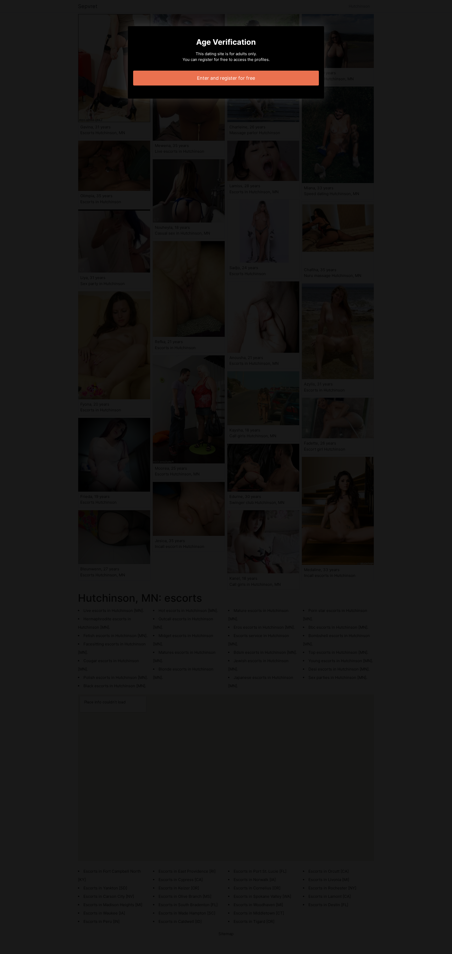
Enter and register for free (226, 78)
